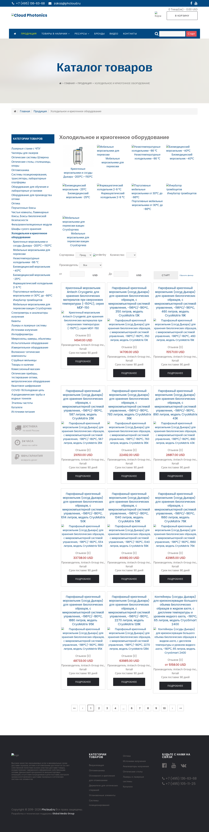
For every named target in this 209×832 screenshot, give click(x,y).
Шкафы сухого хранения (26, 229)
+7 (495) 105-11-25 (180, 783)
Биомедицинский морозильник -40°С (182, 156)
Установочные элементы (102, 795)
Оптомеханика (20, 170)
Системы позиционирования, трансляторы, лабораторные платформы (29, 178)
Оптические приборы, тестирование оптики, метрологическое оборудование (30, 377)
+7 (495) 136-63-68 (30, 3)
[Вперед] (172, 708)
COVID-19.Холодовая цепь (27, 390)
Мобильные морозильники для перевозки (113, 162)
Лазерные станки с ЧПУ (25, 148)
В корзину (182, 15)
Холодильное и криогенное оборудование (29, 235)
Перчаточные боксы (23, 208)
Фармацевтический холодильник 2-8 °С (112, 195)
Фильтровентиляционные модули (31, 224)
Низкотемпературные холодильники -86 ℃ (26, 260)
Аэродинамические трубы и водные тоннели (28, 396)
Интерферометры (22, 334)
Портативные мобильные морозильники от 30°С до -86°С (32, 293)
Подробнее (83, 361)
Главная (69, 83)
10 (164, 708)
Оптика (15, 203)
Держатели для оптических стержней (103, 788)
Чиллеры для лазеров (24, 153)
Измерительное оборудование (29, 347)
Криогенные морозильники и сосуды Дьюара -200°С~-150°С (32, 243)
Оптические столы (133, 771)
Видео (114, 33)
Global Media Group (63, 813)
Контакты (130, 33)
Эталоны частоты (22, 403)
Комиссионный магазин (25, 369)
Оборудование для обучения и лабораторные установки (29, 189)
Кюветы (16, 321)
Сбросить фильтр (186, 275)
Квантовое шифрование (26, 386)
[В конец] (180, 708)
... (123, 708)
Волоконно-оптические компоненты (25, 354)
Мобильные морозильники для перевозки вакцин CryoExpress (32, 306)
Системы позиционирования (99, 803)
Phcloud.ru (48, 809)
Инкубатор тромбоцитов (27, 300)
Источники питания (23, 412)
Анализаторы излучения (136, 766)
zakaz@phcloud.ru (67, 3)
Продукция (29, 33)
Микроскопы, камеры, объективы (31, 339)
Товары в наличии (54, 33)
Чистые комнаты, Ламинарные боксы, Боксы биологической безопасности (30, 216)
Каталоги (16, 407)
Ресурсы (81, 33)
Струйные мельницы (24, 360)
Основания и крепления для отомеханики (102, 778)
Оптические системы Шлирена (30, 157)
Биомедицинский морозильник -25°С (78, 195)
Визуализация (96, 765)
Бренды (99, 33)
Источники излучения (24, 330)
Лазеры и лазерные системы (29, 325)
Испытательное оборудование (29, 343)
